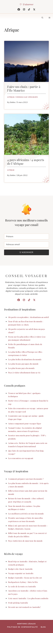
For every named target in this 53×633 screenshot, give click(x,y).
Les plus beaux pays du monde (21, 368)
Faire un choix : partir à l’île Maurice (23, 88)
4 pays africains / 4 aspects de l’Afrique (25, 162)
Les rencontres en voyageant (20, 458)
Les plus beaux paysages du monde (23, 363)
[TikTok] (29, 9)
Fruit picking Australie (18, 602)
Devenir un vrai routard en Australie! (24, 607)
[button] (42, 18)
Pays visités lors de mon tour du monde (25, 541)
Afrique (10, 97)
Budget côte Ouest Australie (20, 569)
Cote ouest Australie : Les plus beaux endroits (28, 598)
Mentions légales (26, 624)
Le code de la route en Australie (22, 586)
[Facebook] (19, 9)
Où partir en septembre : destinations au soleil (28, 317)
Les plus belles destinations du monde (24, 359)
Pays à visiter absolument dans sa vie (24, 372)
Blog (43, 627)
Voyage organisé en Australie (20, 573)
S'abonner (26, 252)
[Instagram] (24, 9)
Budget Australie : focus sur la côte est (25, 577)
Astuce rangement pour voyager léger (24, 423)
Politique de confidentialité (22, 627)
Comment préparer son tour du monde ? (26, 479)
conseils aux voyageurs (27, 97)
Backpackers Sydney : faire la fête (23, 582)
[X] (34, 9)
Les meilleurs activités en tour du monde (26, 513)
